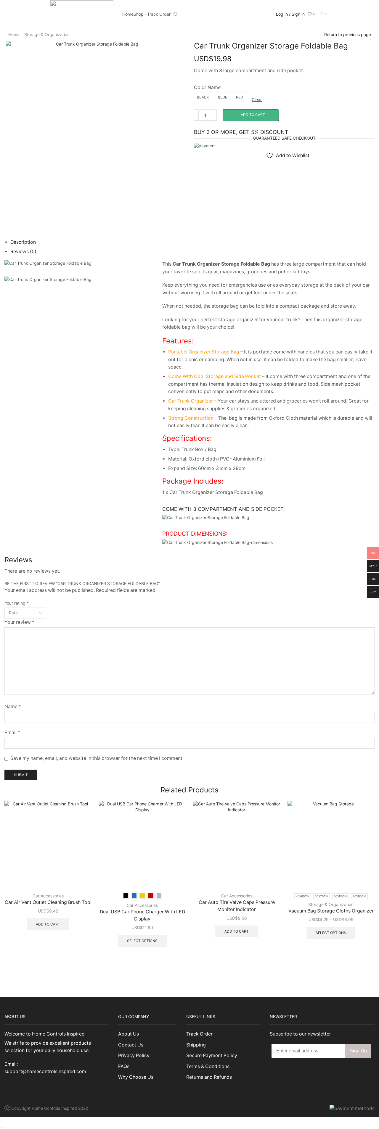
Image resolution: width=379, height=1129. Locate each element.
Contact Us (130, 1045)
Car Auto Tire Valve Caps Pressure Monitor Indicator (237, 905)
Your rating (16, 602)
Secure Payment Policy (211, 1055)
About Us (128, 1034)
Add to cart (253, 114)
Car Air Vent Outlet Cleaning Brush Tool (48, 902)
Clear (257, 99)
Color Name (207, 87)
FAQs (123, 1066)
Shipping (196, 1045)
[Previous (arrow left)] (0, 1127)
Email (12, 732)
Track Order (159, 14)
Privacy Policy (134, 1055)
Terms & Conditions (207, 1066)
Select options (142, 941)
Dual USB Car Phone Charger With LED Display (142, 915)
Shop (139, 14)
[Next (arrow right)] (3, 1127)
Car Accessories (48, 895)
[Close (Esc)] (0, 1121)
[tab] (23, 242)
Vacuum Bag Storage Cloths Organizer (331, 911)
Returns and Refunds (209, 1077)
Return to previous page (347, 34)
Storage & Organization (47, 34)
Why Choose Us (135, 1077)
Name (12, 706)
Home (128, 14)
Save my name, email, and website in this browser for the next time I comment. (97, 758)
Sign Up (358, 1050)
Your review (19, 622)
